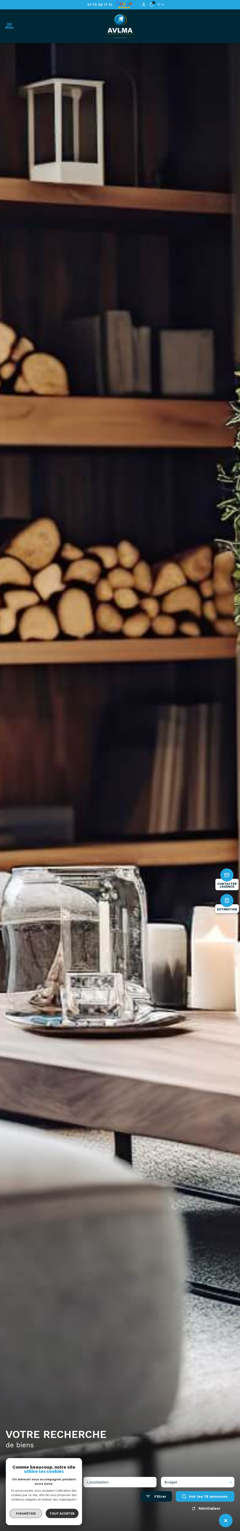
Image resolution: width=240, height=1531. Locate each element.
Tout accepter (62, 1513)
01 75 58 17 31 (99, 5)
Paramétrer (26, 1513)
